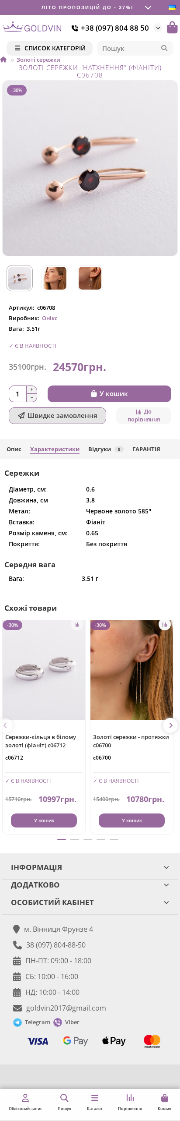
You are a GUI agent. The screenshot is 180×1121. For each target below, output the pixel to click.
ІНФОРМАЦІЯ (36, 867)
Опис (14, 449)
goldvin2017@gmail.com (66, 1008)
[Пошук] (164, 48)
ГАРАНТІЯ (146, 449)
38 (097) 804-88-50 (56, 945)
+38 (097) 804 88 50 (115, 28)
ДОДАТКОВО (35, 885)
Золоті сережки (38, 60)
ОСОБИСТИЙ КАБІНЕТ (52, 902)
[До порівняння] (77, 624)
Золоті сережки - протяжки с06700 (131, 741)
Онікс (49, 318)
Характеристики (55, 449)
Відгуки (104, 449)
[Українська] (172, 7)
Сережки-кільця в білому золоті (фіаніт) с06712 (40, 741)
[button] (170, 725)
